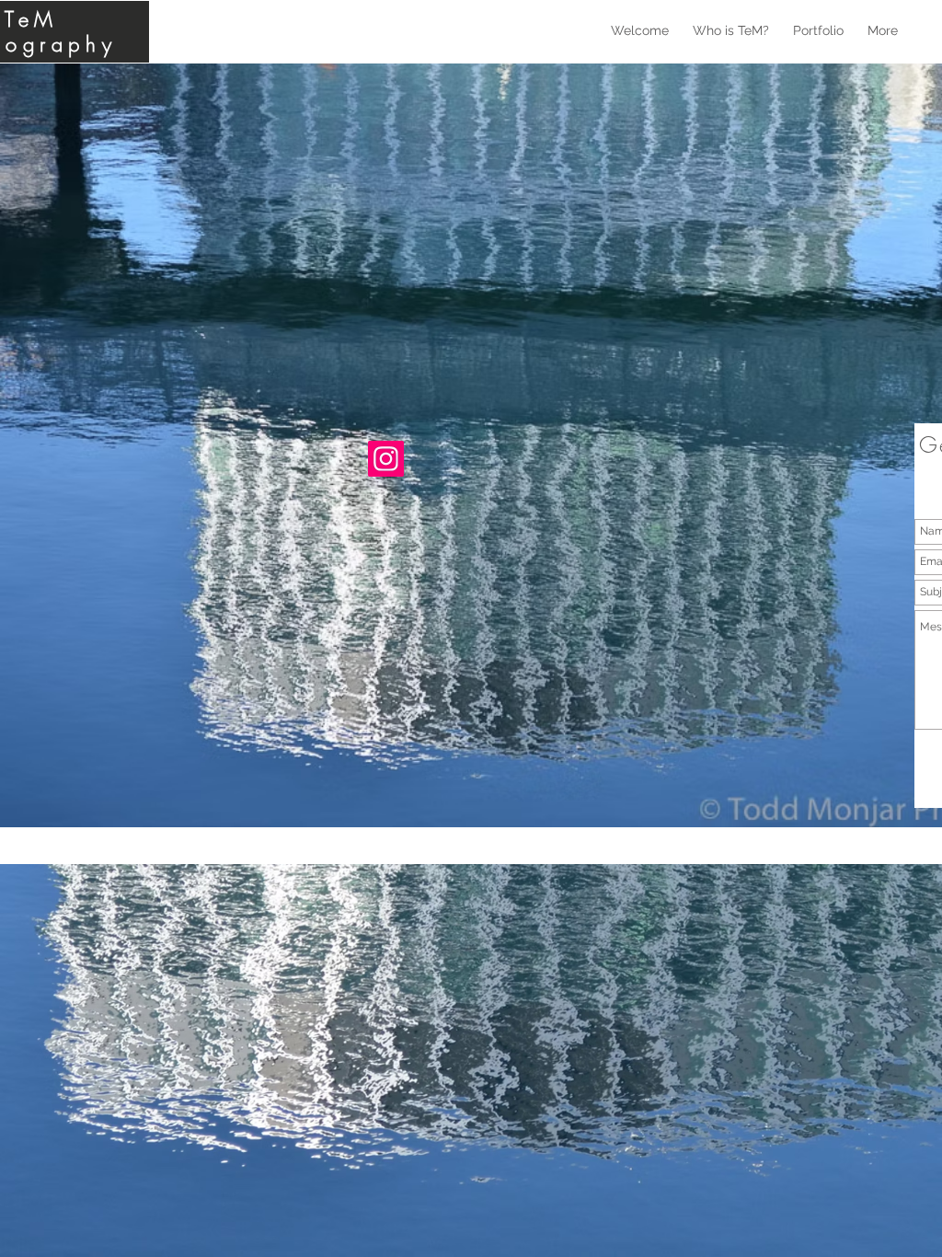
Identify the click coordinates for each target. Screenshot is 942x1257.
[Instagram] (386, 459)
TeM (32, 19)
